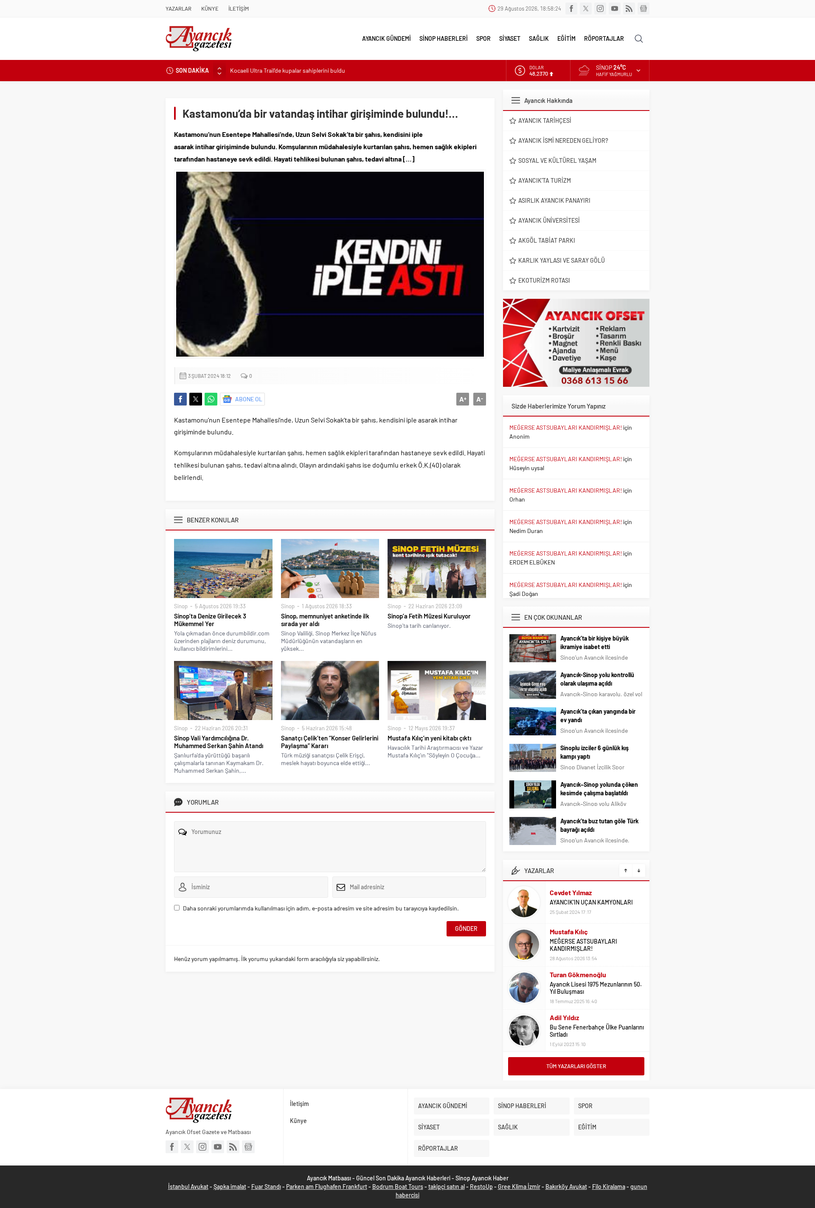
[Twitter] (586, 8)
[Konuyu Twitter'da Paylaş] (195, 399)
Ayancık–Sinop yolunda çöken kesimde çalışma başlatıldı (599, 789)
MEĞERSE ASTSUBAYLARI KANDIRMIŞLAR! (565, 427)
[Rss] (629, 8)
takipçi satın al (446, 1186)
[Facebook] (571, 8)
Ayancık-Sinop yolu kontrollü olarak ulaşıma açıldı (597, 679)
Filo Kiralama (608, 1186)
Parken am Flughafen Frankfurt (326, 1186)
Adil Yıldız (564, 1017)
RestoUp (481, 1186)
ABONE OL (248, 399)
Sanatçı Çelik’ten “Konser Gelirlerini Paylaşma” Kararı (329, 741)
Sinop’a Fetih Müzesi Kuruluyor (429, 616)
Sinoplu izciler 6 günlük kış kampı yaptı (594, 752)
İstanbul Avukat (188, 1186)
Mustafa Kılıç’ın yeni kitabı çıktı (429, 738)
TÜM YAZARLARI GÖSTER (576, 1066)
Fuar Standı (266, 1186)
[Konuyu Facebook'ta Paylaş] (180, 399)
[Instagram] (600, 8)
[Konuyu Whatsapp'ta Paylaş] (211, 399)
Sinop (181, 606)
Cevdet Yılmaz (571, 892)
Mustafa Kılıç (569, 931)
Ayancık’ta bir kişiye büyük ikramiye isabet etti (594, 642)
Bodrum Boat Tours (397, 1186)
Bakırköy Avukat (566, 1186)
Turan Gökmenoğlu (578, 974)
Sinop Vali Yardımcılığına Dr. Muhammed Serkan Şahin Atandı (218, 741)
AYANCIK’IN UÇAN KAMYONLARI (591, 902)
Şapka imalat (230, 1186)
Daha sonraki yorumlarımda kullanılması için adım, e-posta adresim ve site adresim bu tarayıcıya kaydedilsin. (321, 908)
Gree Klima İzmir (519, 1186)
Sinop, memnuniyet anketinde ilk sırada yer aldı (325, 619)
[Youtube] (615, 8)
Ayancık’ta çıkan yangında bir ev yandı (597, 715)
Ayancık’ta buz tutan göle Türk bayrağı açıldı (599, 825)
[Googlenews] (643, 8)
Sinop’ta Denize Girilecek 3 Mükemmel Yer (210, 619)
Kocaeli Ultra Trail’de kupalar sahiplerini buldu (287, 70)
